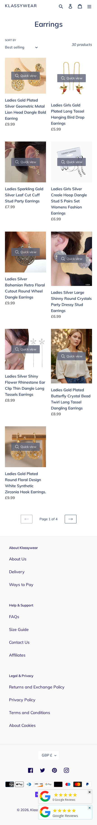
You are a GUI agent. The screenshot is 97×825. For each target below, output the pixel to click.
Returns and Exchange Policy (37, 687)
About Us (17, 559)
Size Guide (19, 629)
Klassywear (21, 5)
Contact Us (19, 642)
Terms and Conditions (29, 712)
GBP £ (47, 755)
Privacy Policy (22, 699)
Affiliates (17, 655)
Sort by (10, 40)
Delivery (17, 571)
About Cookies (22, 725)
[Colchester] (45, 801)
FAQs (14, 616)
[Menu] (89, 5)
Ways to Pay (21, 584)
